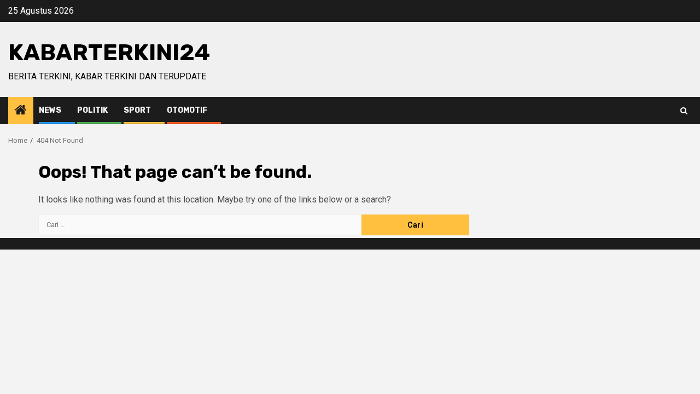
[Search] (684, 110)
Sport (137, 110)
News (50, 110)
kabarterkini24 (109, 52)
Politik (92, 110)
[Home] (21, 111)
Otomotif (187, 110)
